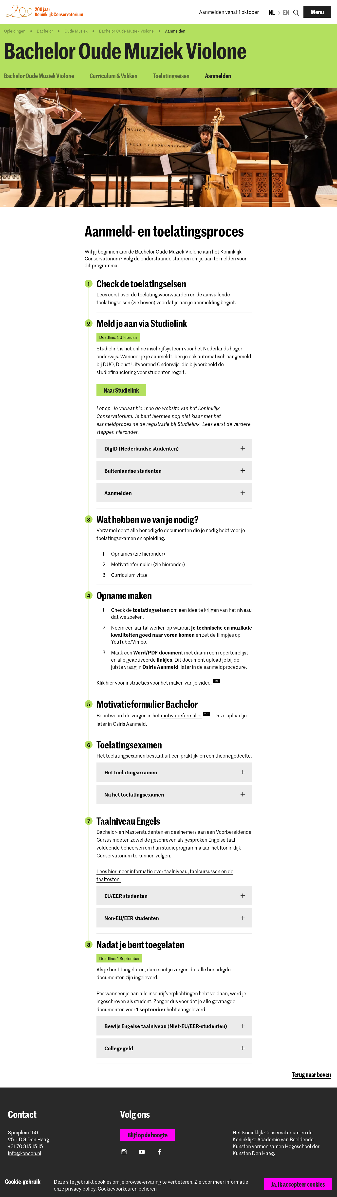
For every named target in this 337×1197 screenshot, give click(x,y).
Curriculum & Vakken (113, 75)
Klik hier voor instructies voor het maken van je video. (154, 682)
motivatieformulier (181, 715)
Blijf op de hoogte (148, 1135)
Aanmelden (218, 75)
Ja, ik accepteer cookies (298, 1184)
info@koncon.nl (24, 1153)
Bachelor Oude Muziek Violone (126, 31)
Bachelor (45, 31)
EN (286, 12)
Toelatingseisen (171, 75)
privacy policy (80, 1188)
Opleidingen (14, 31)
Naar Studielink (121, 390)
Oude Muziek (76, 31)
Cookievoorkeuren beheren (127, 1189)
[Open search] (296, 12)
